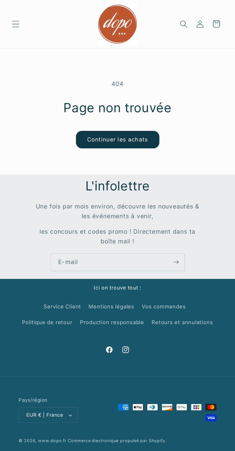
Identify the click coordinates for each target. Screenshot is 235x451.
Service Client (62, 306)
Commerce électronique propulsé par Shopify (116, 440)
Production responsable (112, 322)
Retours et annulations (182, 322)
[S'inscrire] (176, 262)
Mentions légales (111, 306)
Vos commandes (164, 306)
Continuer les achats (117, 139)
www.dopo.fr (52, 440)
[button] (15, 24)
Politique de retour (47, 322)
